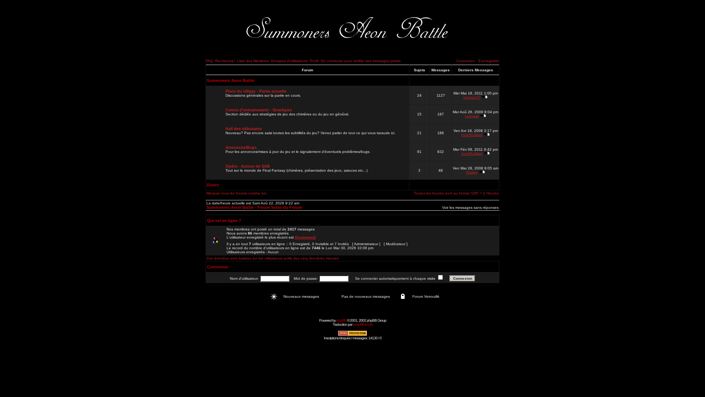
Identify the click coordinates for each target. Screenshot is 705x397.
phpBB (341, 320)
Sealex (472, 172)
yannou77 (471, 97)
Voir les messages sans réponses (470, 207)
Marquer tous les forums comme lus (236, 193)
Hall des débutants (243, 128)
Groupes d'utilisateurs (289, 61)
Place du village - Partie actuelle (255, 91)
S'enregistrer (488, 61)
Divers (213, 185)
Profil (314, 61)
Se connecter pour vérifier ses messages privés (361, 61)
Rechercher (225, 61)
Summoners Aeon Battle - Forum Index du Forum (254, 207)
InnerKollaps (471, 135)
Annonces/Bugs (241, 147)
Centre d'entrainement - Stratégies (258, 110)
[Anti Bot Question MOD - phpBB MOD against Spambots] (352, 335)
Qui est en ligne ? (224, 220)
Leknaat (472, 116)
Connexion (465, 61)
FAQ (209, 61)
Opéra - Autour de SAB (247, 166)
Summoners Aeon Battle (230, 80)
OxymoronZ (305, 237)
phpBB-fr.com (363, 324)
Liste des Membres (253, 61)
